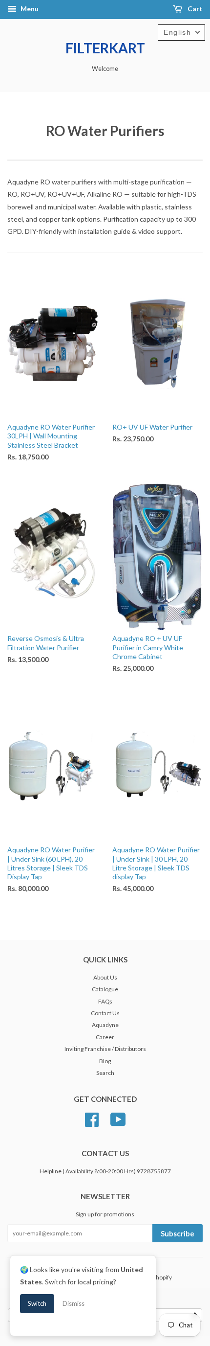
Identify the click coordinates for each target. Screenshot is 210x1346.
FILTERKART (105, 48)
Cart (194, 8)
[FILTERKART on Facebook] (91, 1118)
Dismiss (73, 1303)
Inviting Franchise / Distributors (105, 1048)
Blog (105, 1061)
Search (105, 1072)
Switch (37, 1303)
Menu (29, 8)
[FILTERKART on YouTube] (118, 1118)
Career (105, 1037)
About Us (105, 977)
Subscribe (177, 1233)
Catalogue (105, 989)
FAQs (105, 1001)
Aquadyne (105, 1024)
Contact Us (105, 1013)
